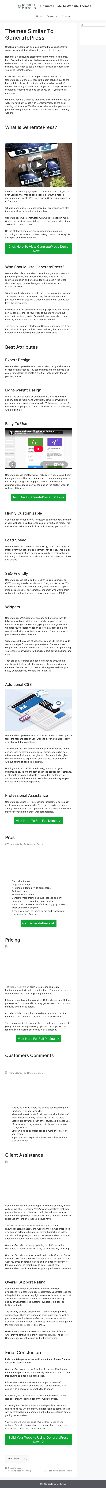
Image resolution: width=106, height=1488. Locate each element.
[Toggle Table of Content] (23, 1459)
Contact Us (52, 16)
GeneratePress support (21, 1325)
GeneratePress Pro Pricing (19, 1471)
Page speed (18, 884)
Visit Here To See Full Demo (36, 821)
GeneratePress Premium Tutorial (58, 1471)
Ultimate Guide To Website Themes (65, 6)
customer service (46, 1335)
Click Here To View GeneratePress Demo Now (39, 249)
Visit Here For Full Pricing (36, 1039)
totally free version (19, 987)
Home (39, 16)
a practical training (50, 1258)
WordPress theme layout (38, 1405)
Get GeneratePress (36, 923)
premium (65, 1003)
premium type (61, 990)
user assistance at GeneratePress (27, 1225)
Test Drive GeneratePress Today (36, 497)
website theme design (22, 1422)
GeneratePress (14, 1468)
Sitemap (66, 16)
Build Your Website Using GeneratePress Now (38, 1440)
